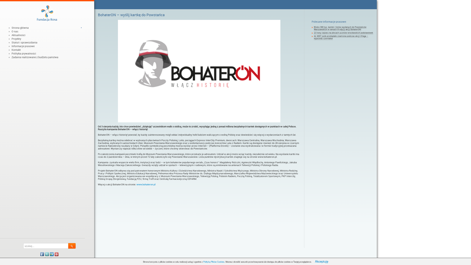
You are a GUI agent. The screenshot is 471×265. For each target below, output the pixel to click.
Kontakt (16, 49)
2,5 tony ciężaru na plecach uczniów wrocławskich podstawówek (343, 33)
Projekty (16, 38)
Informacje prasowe (23, 46)
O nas (15, 31)
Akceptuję (321, 261)
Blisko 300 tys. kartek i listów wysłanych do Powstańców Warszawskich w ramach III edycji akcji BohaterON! (340, 28)
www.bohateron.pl (146, 184)
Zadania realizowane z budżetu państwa (35, 57)
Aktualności (18, 35)
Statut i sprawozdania (24, 42)
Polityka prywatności (24, 53)
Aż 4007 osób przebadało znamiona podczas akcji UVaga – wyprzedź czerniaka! (341, 37)
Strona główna (20, 27)
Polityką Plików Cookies (213, 261)
